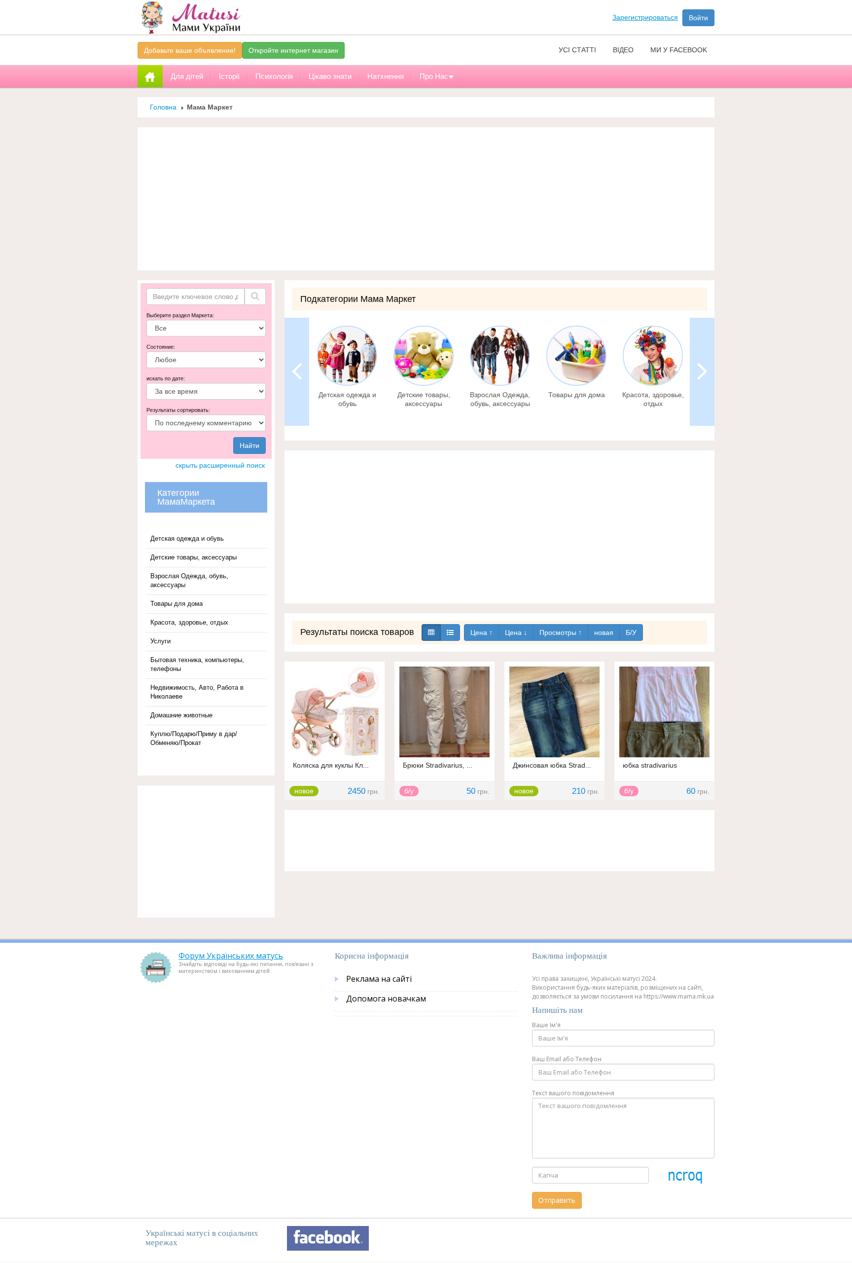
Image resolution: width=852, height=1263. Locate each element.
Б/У (631, 632)
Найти (249, 445)
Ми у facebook (678, 50)
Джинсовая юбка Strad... (552, 765)
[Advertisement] (426, 199)
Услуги (160, 641)
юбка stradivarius (650, 765)
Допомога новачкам (386, 998)
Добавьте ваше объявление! (190, 50)
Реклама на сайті (379, 978)
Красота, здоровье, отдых (189, 622)
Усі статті (577, 50)
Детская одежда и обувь (187, 538)
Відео (623, 50)
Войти (698, 18)
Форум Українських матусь (230, 955)
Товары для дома (176, 603)
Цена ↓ (516, 632)
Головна (163, 107)
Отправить (556, 1200)
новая (603, 632)
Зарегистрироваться (645, 17)
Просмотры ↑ (560, 632)
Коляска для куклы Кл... (331, 765)
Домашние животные (181, 715)
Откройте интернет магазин (293, 50)
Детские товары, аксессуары (193, 557)
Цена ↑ (481, 632)
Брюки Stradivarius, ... (437, 765)
